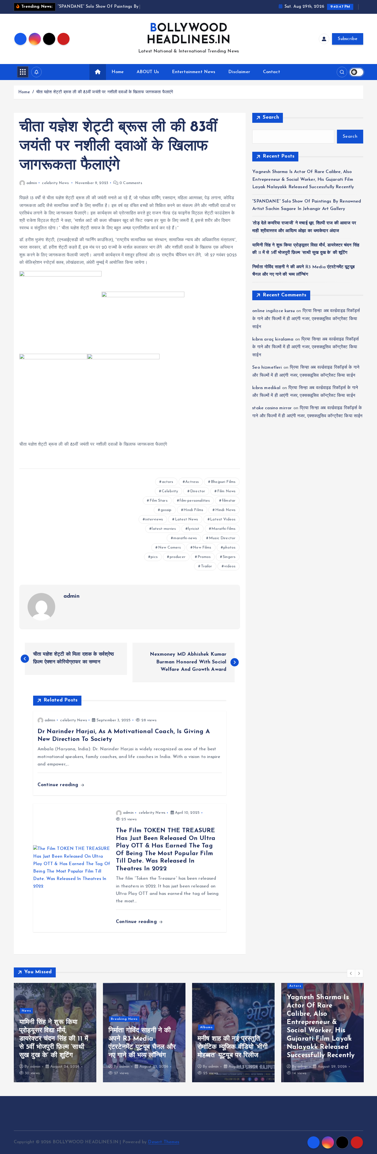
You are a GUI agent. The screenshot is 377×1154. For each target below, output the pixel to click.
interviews (154, 519)
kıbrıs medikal (266, 388)
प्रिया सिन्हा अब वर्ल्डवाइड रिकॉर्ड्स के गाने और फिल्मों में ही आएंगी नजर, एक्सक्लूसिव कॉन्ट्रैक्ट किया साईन (306, 319)
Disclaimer (239, 72)
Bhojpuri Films (223, 482)
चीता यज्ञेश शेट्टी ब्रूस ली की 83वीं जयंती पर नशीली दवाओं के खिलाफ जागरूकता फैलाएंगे (104, 92)
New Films (202, 548)
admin (31, 183)
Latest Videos (222, 519)
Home (117, 72)
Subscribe (347, 39)
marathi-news (185, 538)
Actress (192, 482)
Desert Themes (163, 1142)
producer (177, 557)
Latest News (186, 519)
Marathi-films (223, 529)
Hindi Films (193, 510)
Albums (206, 1027)
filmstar (228, 501)
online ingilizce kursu (273, 311)
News (26, 1010)
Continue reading (59, 785)
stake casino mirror (272, 408)
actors (167, 482)
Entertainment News (194, 72)
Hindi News (225, 510)
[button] (351, 973)
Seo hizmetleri (267, 367)
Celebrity (170, 491)
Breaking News (124, 1019)
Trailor (206, 566)
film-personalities (194, 501)
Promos (204, 557)
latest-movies (164, 529)
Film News (226, 491)
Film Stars (159, 501)
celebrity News (55, 183)
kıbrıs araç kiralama (272, 339)
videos (229, 566)
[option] (55, 1032)
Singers (229, 557)
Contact (271, 72)
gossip (166, 510)
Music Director (222, 538)
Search (271, 117)
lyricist (193, 529)
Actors (295, 986)
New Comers (169, 548)
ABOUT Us (148, 72)
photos (229, 548)
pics (154, 557)
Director (197, 491)
